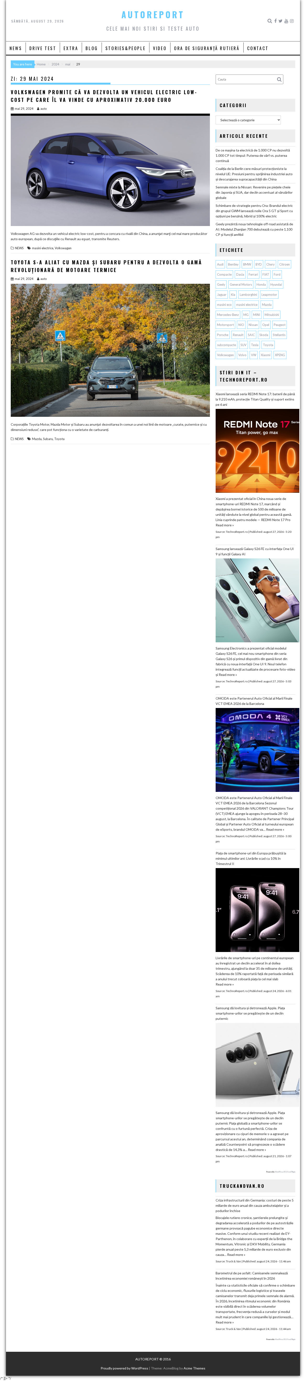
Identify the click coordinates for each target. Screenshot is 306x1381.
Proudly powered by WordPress (124, 1368)
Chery (270, 264)
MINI (256, 315)
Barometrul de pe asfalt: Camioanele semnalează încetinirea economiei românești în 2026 (252, 1275)
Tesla (254, 345)
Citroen (284, 264)
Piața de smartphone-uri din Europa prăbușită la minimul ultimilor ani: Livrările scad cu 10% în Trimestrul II (251, 858)
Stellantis (279, 335)
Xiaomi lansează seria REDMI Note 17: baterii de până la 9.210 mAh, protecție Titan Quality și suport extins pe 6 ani (255, 399)
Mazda (37, 439)
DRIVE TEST (42, 48)
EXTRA (71, 48)
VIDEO (160, 48)
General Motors (241, 284)
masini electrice (42, 248)
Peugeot (279, 325)
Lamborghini (248, 294)
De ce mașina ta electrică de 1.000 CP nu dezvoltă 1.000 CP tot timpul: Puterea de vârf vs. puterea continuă (253, 155)
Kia (233, 294)
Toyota (59, 439)
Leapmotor (269, 294)
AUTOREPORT (153, 14)
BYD (259, 264)
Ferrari (253, 274)
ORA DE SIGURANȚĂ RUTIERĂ (207, 48)
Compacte (224, 274)
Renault (238, 335)
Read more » (225, 525)
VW (253, 355)
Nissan (253, 325)
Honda (261, 284)
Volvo (242, 355)
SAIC (251, 335)
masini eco (224, 305)
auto (43, 108)
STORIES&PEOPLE (125, 48)
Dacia (240, 274)
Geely (221, 284)
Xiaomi (265, 355)
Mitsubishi (272, 315)
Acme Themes (194, 1368)
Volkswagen (63, 248)
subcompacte (226, 345)
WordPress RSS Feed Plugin (285, 1172)
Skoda (263, 335)
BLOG (92, 48)
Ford (277, 274)
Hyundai (276, 284)
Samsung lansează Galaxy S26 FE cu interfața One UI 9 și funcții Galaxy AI (255, 551)
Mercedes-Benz (228, 315)
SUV (243, 345)
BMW (247, 264)
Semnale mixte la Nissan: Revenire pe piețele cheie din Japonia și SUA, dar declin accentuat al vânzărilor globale (254, 192)
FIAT (265, 274)
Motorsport (225, 325)
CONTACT (258, 48)
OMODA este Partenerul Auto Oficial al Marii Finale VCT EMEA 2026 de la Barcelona (254, 701)
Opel (265, 325)
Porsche (222, 335)
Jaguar (221, 294)
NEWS (16, 48)
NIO (241, 325)
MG (246, 315)
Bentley (233, 264)
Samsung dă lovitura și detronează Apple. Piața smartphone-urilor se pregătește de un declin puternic (250, 1013)
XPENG (280, 355)
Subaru (48, 439)
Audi (220, 264)
